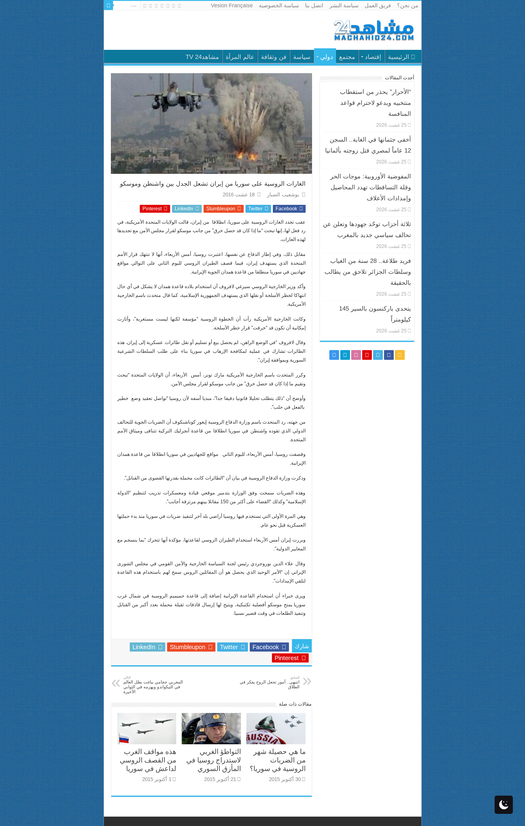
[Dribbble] (156, 5)
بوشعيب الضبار (283, 195)
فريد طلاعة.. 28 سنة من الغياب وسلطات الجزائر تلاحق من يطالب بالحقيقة (367, 271)
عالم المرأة (240, 56)
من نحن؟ (407, 5)
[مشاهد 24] (373, 29)
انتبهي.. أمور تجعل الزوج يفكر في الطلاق (270, 682)
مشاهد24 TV (202, 56)
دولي (326, 56)
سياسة (302, 56)
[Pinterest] (162, 5)
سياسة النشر (344, 5)
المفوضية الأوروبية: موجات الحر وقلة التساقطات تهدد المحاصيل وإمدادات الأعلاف (370, 187)
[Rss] (179, 5)
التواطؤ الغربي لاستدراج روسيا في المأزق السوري (213, 760)
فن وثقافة (274, 56)
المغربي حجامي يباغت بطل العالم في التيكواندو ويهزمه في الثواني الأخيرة (153, 685)
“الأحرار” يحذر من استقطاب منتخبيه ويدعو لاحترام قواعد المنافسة (375, 102)
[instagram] (144, 5)
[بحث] (108, 5)
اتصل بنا (314, 5)
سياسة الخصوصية (279, 5)
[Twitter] (168, 5)
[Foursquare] (150, 5)
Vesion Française (232, 5)
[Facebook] (173, 5)
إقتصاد (373, 56)
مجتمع (347, 56)
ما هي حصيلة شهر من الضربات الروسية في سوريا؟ (278, 760)
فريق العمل (378, 5)
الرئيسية (398, 56)
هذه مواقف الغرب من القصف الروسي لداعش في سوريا (148, 760)
